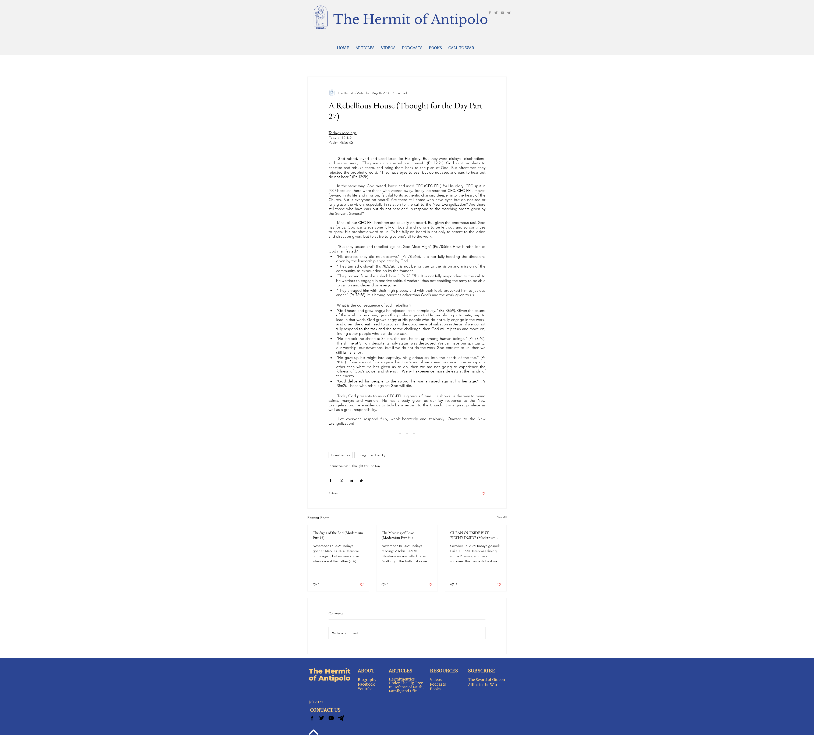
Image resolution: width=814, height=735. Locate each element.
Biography (367, 679)
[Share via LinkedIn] (351, 480)
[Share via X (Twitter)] (341, 480)
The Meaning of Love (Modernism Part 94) (398, 535)
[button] (388, 48)
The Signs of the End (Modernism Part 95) (338, 535)
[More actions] (482, 92)
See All (502, 517)
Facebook (366, 684)
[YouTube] (502, 13)
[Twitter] (321, 718)
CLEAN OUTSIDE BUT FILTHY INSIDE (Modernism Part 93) (473, 535)
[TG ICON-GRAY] (509, 13)
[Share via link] (362, 480)
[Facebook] (490, 13)
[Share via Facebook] (331, 480)
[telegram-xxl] (340, 718)
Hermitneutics (340, 455)
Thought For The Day (371, 455)
